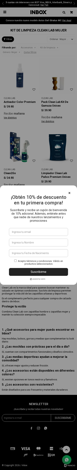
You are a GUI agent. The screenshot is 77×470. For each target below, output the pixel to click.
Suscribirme (38, 272)
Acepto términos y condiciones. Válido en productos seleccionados (40, 262)
